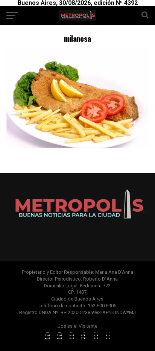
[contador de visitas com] (77, 340)
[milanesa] (77, 146)
